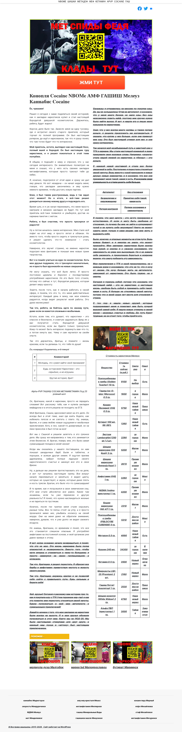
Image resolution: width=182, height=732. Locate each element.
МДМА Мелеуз (34, 712)
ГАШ (127, 1)
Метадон (82, 1)
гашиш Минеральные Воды (89, 712)
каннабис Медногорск (33, 700)
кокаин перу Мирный (144, 700)
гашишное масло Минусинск (89, 718)
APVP (110, 1)
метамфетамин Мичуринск (144, 718)
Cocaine (119, 1)
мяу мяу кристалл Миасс (89, 700)
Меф (91, 1)
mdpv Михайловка (144, 706)
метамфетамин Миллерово (89, 706)
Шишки (72, 1)
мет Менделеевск (34, 718)
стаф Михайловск (144, 712)
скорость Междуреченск (34, 706)
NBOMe (62, 1)
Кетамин (100, 1)
